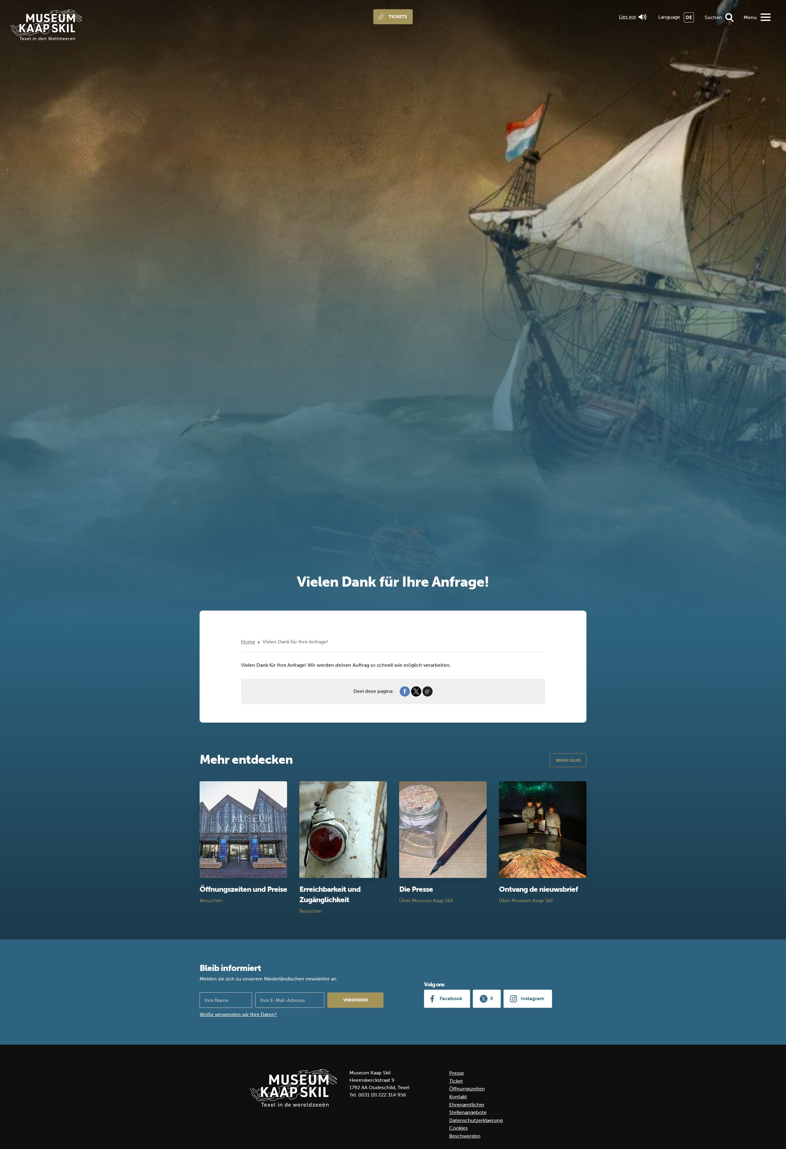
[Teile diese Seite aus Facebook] (405, 691)
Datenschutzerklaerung (476, 1120)
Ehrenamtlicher (466, 1105)
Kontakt (458, 1097)
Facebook (451, 998)
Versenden (355, 1000)
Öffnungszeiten (467, 1089)
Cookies (458, 1128)
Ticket (456, 1081)
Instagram (532, 998)
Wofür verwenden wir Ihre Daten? (238, 1014)
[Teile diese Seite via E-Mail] (427, 691)
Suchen (713, 17)
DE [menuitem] (689, 17)
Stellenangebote (468, 1112)
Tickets (398, 16)
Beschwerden (465, 1136)
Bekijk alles (568, 760)
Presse (456, 1073)
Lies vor (627, 17)
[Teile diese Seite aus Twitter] (416, 691)
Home (248, 642)
